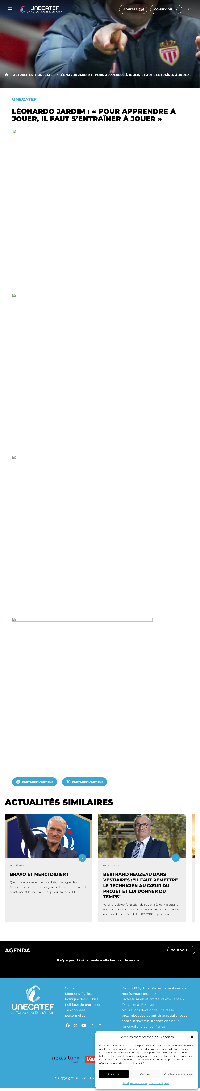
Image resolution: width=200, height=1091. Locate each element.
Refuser (145, 1074)
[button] (192, 1037)
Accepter (114, 1074)
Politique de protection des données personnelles (83, 1009)
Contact (71, 988)
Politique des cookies (135, 1083)
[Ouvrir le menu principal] (10, 9)
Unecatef (46, 75)
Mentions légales (159, 1083)
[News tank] (65, 1060)
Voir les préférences (178, 1074)
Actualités (23, 75)
